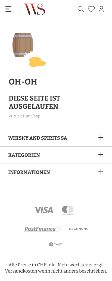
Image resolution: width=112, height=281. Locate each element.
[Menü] (8, 9)
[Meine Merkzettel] (90, 9)
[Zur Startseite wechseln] (35, 9)
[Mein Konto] (101, 9)
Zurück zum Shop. (25, 116)
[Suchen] (80, 9)
